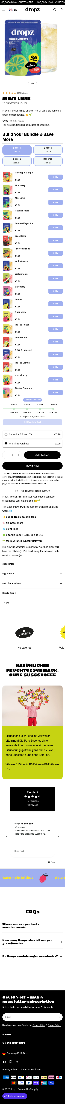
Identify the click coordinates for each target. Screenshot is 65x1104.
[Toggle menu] (3, 10)
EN (15, 9)
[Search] (55, 10)
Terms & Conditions (31, 1069)
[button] (6, 837)
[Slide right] (36, 83)
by (13, 14)
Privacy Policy (9, 1069)
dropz (14, 1089)
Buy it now (32, 465)
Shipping (20, 125)
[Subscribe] (59, 1017)
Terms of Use (38, 1025)
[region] (32, 837)
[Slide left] (28, 83)
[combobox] (13, 10)
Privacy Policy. (54, 1025)
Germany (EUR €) (16, 1053)
